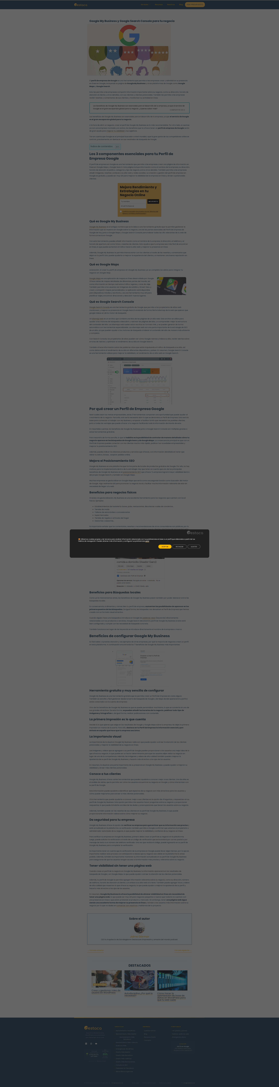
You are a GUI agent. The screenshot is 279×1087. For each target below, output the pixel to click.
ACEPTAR (165, 547)
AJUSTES (194, 547)
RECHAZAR (179, 547)
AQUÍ (147, 541)
